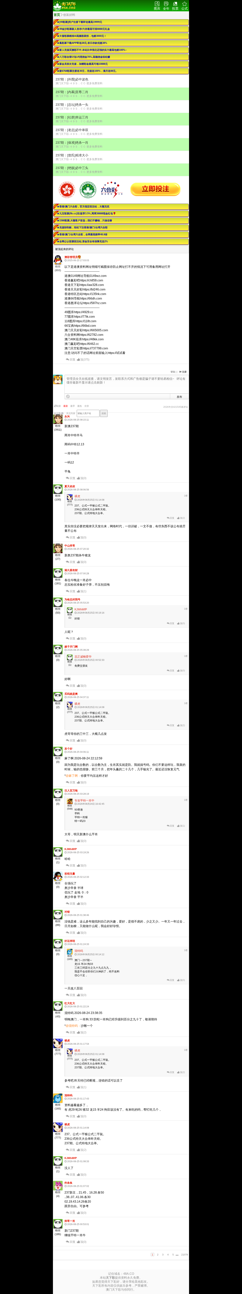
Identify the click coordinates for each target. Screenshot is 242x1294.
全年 (166, 8)
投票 (175, 8)
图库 (157, 8)
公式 (184, 8)
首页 (57, 15)
